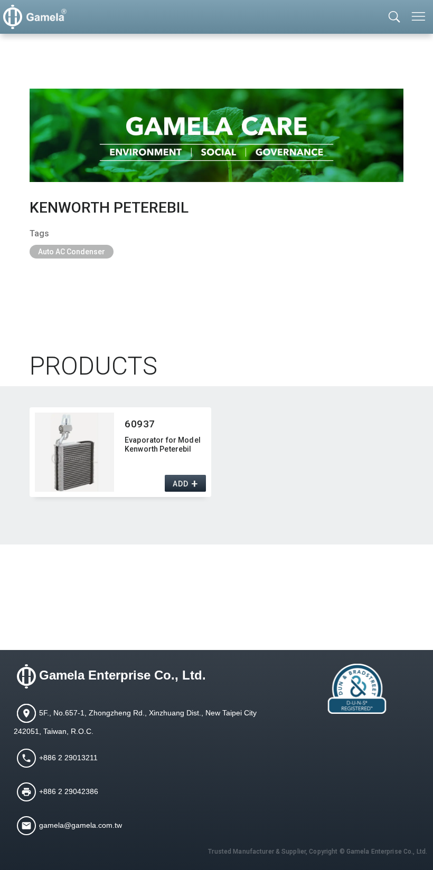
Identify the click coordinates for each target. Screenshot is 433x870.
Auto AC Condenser (71, 251)
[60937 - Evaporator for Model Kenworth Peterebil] (74, 452)
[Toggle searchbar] (394, 17)
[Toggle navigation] (419, 16)
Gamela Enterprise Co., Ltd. (122, 675)
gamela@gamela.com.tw (80, 824)
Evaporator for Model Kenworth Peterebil (163, 444)
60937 (140, 424)
